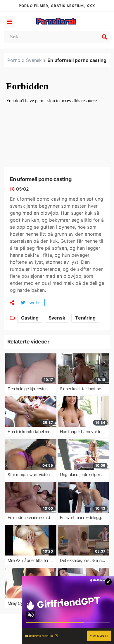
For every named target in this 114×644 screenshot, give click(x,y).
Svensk (34, 60)
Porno (13, 60)
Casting (30, 318)
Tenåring (85, 318)
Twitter (33, 302)
